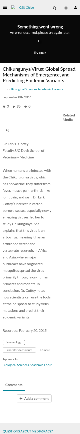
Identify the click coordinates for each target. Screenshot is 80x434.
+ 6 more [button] (45, 350)
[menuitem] (54, 8)
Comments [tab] (13, 384)
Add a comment (36, 398)
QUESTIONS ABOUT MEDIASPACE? (28, 431)
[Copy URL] (40, 42)
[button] (6, 7)
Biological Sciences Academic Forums (29, 365)
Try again (40, 52)
